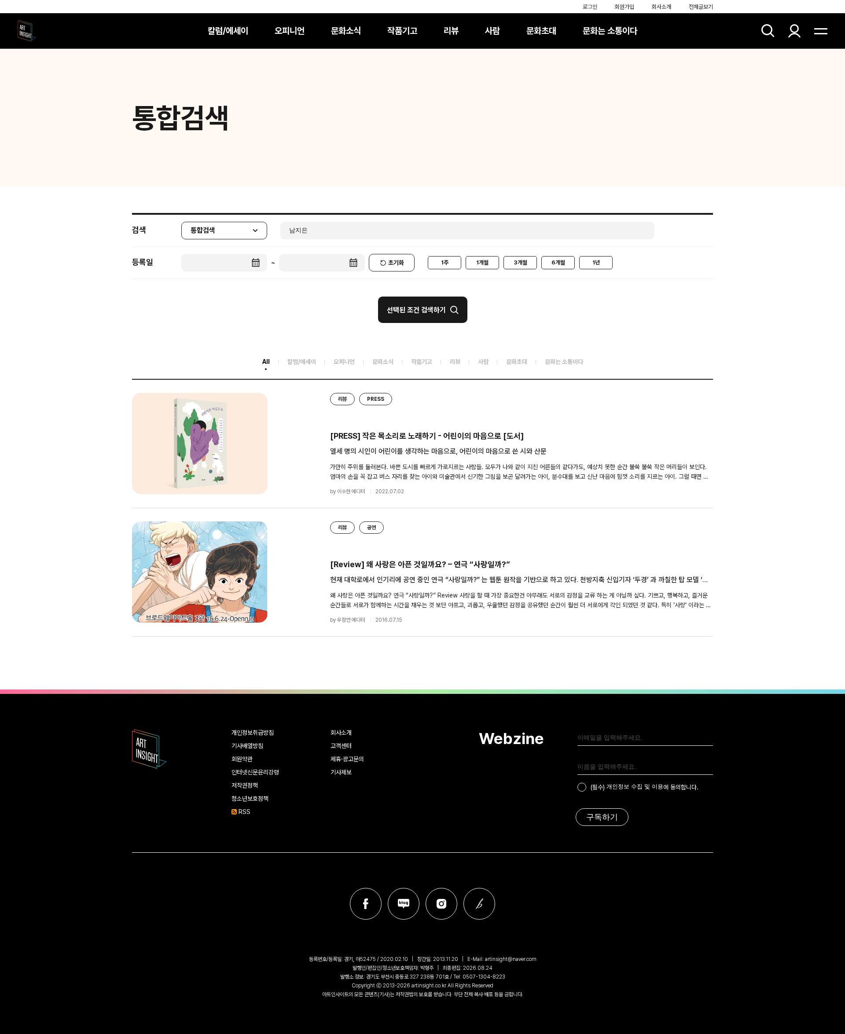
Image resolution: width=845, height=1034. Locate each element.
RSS (244, 811)
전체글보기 (701, 7)
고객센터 (341, 745)
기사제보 (341, 772)
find (768, 30)
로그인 (590, 7)
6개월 (558, 262)
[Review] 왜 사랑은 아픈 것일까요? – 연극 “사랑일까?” (420, 564)
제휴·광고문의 (347, 759)
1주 (444, 262)
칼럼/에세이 (228, 31)
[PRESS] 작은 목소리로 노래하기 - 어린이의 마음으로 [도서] (427, 435)
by (347, 491)
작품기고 (402, 31)
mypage (794, 30)
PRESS (375, 399)
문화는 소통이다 (610, 31)
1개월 (482, 262)
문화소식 (346, 31)
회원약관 (242, 759)
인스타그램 (441, 904)
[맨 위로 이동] (814, 1003)
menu (820, 30)
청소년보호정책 (249, 798)
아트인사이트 (27, 30)
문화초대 (541, 31)
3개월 (520, 262)
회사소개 (661, 7)
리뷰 (451, 31)
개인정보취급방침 (252, 732)
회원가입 (624, 7)
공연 (371, 527)
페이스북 (366, 904)
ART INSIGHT (149, 749)
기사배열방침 (247, 745)
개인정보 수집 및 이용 (634, 786)
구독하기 (602, 817)
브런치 (479, 904)
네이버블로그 (403, 904)
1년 (596, 262)
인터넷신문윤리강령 (255, 772)
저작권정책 (244, 785)
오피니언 (290, 31)
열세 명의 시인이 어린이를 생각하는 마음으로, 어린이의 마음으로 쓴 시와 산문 (438, 451)
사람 (492, 31)
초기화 (396, 262)
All (266, 361)
